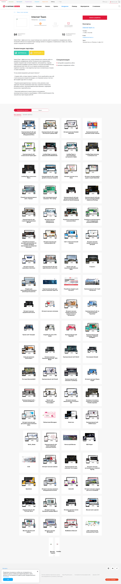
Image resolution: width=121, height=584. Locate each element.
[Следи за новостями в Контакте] (108, 568)
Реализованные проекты (22, 110)
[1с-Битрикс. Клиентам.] (8, 6)
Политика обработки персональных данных (51, 574)
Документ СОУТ (96, 574)
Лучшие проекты (27, 114)
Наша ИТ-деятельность (67, 574)
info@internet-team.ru (88, 37)
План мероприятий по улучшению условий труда (52, 576)
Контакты (5, 568)
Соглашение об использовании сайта (82, 574)
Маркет (40, 110)
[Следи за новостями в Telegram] (116, 568)
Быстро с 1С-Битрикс (111, 579)
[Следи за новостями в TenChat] (112, 568)
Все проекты (17, 114)
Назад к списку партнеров (22, 12)
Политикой (6, 576)
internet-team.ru (88, 27)
